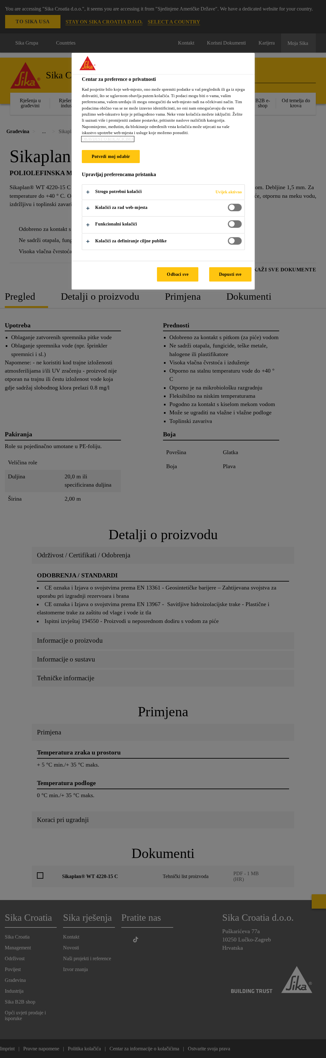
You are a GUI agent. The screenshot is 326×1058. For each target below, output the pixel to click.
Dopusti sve (230, 274)
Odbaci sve (177, 274)
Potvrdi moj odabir (111, 156)
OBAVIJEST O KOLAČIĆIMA (108, 139)
